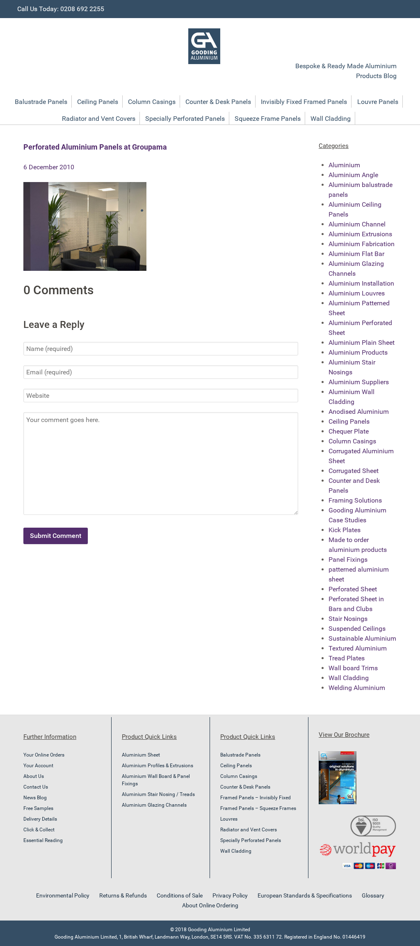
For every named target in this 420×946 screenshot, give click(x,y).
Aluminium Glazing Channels (154, 805)
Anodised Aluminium (359, 411)
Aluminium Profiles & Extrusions (157, 765)
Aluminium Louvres (357, 293)
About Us (33, 776)
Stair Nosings (348, 619)
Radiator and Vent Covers (248, 830)
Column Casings (352, 441)
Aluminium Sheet (141, 755)
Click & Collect (39, 830)
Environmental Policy (62, 895)
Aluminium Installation (361, 283)
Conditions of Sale (180, 895)
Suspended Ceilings (357, 628)
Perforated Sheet (353, 589)
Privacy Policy (230, 895)
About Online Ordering (210, 905)
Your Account (38, 765)
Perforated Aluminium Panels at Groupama (95, 147)
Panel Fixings (348, 559)
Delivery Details (40, 819)
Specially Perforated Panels (250, 840)
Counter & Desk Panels (245, 787)
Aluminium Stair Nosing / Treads (158, 794)
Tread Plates (347, 658)
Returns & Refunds (123, 895)
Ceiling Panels (349, 421)
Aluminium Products (358, 352)
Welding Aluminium (357, 688)
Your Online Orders (43, 755)
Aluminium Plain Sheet (362, 342)
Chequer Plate (349, 431)
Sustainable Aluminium (362, 638)
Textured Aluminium (358, 648)
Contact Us (35, 787)
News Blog (35, 798)
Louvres (228, 819)
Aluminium (344, 165)
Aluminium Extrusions (360, 234)
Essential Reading (43, 840)
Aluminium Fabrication (362, 244)
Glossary (373, 895)
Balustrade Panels (240, 755)
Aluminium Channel (357, 224)
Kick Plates (345, 530)
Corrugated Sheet (354, 471)
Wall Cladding (349, 678)
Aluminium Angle (353, 175)
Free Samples (38, 808)
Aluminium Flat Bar (356, 254)
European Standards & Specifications (305, 895)
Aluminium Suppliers (359, 382)
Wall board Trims (353, 668)
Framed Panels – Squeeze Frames (258, 808)
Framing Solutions (355, 500)
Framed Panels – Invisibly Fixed (255, 798)
